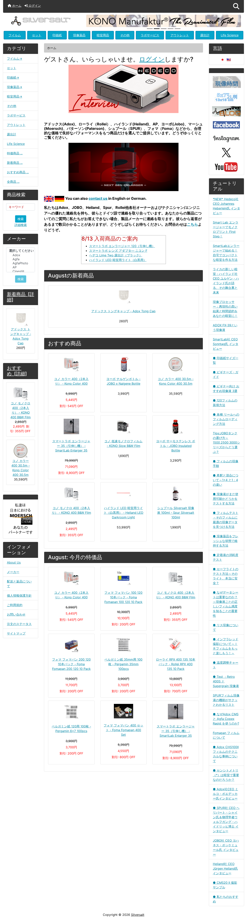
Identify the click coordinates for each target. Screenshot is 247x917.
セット (36, 35)
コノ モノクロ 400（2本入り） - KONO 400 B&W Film (20, 410)
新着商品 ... (15, 163)
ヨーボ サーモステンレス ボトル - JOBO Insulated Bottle (175, 445)
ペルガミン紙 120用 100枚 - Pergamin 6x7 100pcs (71, 728)
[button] (236, 6)
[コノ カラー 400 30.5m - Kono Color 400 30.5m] (175, 364)
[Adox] (20, 255)
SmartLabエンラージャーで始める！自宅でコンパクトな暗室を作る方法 (226, 253)
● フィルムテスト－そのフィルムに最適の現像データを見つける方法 (225, 520)
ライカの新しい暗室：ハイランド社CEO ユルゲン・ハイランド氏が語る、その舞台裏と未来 (226, 280)
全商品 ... (13, 182)
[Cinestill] (20, 271)
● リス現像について (225, 627)
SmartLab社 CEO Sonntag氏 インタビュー (225, 343)
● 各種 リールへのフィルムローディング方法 (226, 419)
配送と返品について (19, 583)
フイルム (14, 35)
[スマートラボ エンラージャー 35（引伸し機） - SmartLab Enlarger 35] (71, 426)
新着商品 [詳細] (20, 297)
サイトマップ (16, 633)
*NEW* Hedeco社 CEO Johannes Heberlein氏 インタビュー (226, 206)
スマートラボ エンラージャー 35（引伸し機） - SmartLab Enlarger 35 (71, 445)
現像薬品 (79, 35)
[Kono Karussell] (163, 20)
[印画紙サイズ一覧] (226, 97)
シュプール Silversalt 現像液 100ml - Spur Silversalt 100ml (175, 512)
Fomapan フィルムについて (226, 735)
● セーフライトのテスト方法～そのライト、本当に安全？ (225, 576)
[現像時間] (226, 82)
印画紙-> (13, 77)
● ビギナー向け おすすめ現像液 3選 (226, 388)
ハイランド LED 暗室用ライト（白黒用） (117, 260)
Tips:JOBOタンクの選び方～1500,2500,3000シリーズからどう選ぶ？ (226, 442)
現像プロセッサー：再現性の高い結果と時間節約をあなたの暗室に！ (225, 309)
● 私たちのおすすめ (225, 899)
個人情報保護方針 (19, 595)
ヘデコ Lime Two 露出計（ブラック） (115, 255)
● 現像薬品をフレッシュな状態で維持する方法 (225, 540)
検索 (21, 219)
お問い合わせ (16, 614)
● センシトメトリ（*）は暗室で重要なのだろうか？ (226, 775)
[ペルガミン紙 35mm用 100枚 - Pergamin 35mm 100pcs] (123, 644)
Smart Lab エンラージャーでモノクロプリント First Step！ (225, 229)
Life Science (230, 35)
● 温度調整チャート (225, 665)
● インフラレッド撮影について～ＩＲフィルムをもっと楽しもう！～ (225, 646)
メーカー (13, 572)
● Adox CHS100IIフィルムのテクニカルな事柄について (226, 754)
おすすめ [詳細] (17, 370)
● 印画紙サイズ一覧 (225, 360)
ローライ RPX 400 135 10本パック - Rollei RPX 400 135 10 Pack (175, 664)
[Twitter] (226, 152)
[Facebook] (226, 125)
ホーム (16, 6)
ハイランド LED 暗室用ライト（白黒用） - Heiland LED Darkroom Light (123, 512)
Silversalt (137, 915)
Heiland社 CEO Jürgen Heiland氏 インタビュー (225, 868)
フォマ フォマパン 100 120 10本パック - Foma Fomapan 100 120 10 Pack (123, 597)
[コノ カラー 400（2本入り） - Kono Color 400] (71, 364)
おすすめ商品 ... (18, 172)
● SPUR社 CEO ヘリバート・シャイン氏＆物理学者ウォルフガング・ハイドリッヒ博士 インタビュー (226, 819)
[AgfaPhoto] (20, 263)
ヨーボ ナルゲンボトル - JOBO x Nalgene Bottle (123, 381)
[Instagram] (226, 138)
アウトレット (179, 35)
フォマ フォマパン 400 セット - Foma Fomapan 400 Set (123, 730)
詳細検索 (20, 225)
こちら (192, 224)
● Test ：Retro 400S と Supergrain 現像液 (226, 681)
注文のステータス (19, 624)
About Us (14, 562)
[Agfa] (20, 259)
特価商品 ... (15, 153)
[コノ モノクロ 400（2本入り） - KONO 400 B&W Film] (71, 493)
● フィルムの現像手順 (225, 463)
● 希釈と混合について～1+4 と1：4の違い (225, 480)
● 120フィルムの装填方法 (225, 402)
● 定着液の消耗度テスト (225, 557)
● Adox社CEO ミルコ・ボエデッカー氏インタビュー (225, 793)
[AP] (20, 267)
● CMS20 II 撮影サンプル (225, 885)
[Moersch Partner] (20, 519)
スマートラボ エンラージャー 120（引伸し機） (122, 246)
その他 (124, 35)
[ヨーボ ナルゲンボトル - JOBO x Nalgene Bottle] (123, 364)
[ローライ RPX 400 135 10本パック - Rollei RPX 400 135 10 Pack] (175, 644)
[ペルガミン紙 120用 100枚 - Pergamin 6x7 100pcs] (71, 711)
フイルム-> (14, 58)
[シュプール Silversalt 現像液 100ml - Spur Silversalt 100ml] (175, 493)
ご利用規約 (14, 605)
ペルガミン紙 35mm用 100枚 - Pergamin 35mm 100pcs (123, 664)
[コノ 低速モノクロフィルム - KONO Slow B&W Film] (123, 426)
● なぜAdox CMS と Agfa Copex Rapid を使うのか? (226, 718)
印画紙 (57, 35)
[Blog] (226, 111)
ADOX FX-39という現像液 (225, 327)
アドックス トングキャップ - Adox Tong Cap (20, 336)
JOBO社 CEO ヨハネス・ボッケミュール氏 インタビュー (226, 847)
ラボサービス (150, 35)
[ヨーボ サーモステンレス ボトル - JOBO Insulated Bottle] (175, 426)
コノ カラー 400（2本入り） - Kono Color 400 (71, 381)
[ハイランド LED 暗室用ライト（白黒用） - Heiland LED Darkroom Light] (123, 493)
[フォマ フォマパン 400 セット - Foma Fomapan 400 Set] (123, 711)
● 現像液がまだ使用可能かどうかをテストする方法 (225, 498)
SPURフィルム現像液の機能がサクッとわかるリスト (226, 700)
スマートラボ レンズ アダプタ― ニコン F (118, 251)
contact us (98, 198)
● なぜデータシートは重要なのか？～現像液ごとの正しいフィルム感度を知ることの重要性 (225, 604)
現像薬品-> (14, 87)
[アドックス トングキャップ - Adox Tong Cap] (123, 296)
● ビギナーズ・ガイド (225, 374)
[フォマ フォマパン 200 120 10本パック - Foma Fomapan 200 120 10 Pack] (71, 644)
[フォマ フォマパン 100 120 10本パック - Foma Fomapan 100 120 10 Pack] (123, 578)
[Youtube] (226, 167)
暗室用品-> (14, 96)
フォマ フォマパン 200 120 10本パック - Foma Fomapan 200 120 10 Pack (71, 664)
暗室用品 (103, 35)
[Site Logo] (43, 20)
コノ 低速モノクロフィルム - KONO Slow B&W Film (123, 443)
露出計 (205, 35)
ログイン (34, 6)
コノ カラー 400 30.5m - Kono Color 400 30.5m (20, 468)
